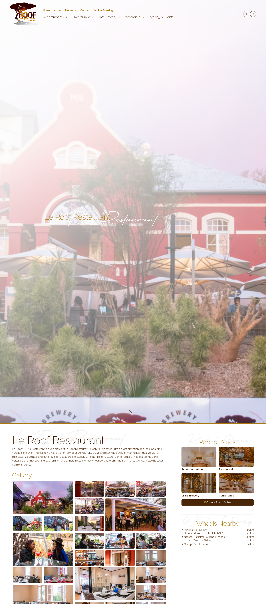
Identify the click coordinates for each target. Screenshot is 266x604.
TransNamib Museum (195, 529)
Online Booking (103, 10)
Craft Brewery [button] (107, 17)
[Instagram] (253, 14)
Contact (85, 10)
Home (46, 10)
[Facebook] (246, 14)
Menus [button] (69, 10)
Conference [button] (132, 17)
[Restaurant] (236, 457)
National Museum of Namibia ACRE (203, 533)
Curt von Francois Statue (197, 540)
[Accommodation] (198, 457)
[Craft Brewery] (198, 483)
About (58, 10)
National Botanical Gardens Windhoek (205, 536)
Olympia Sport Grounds (197, 544)
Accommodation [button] (55, 17)
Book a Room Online (219, 502)
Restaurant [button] (82, 17)
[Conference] (236, 483)
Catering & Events (160, 17)
